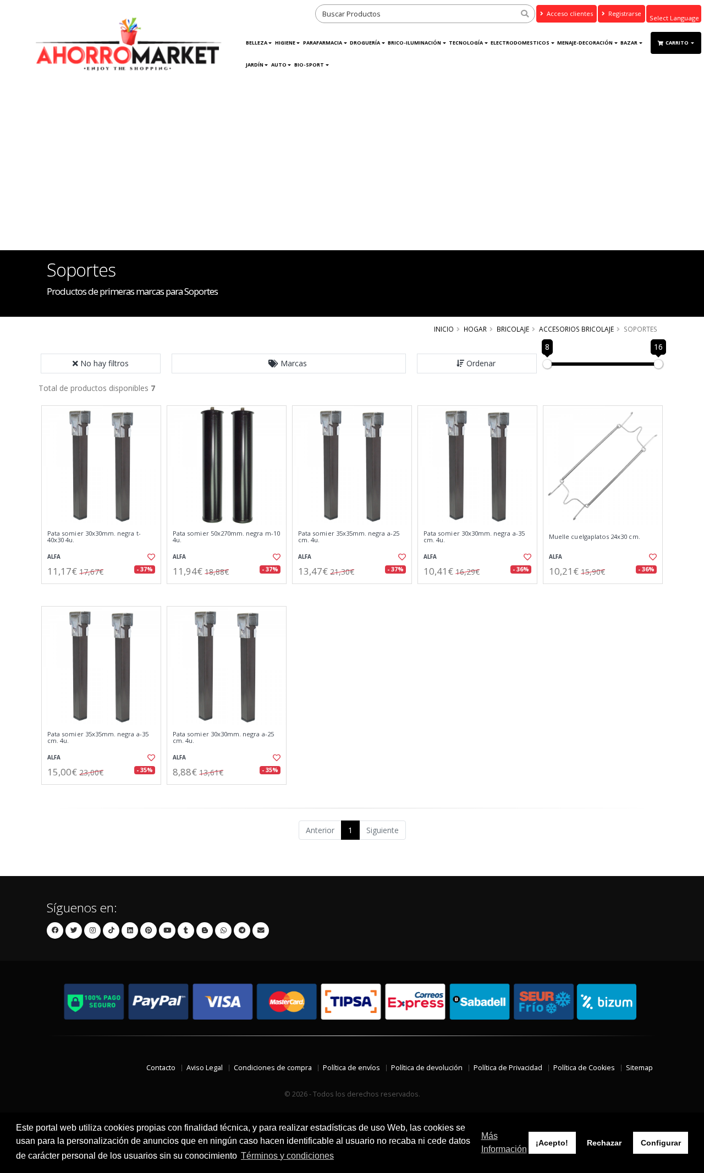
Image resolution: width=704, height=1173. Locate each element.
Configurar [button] (661, 1142)
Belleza (256, 42)
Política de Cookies (584, 1067)
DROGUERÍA (365, 42)
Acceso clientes (569, 13)
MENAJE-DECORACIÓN (585, 42)
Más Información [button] (504, 1142)
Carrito (678, 42)
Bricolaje (513, 328)
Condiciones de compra (273, 1067)
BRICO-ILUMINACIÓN (414, 42)
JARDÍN (254, 64)
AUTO (279, 64)
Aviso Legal (204, 1067)
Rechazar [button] (604, 1142)
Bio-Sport (309, 64)
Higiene (285, 42)
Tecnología (466, 42)
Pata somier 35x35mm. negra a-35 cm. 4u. (97, 738)
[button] (289, 363)
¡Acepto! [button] (552, 1142)
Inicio (444, 328)
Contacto (160, 1067)
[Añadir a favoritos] (150, 557)
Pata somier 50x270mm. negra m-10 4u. (226, 537)
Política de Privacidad (508, 1067)
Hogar (475, 328)
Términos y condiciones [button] (287, 1155)
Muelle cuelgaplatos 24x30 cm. (594, 536)
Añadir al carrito (105, 593)
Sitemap (639, 1067)
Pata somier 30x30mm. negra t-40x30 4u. (94, 537)
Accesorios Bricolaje (576, 328)
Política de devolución (427, 1067)
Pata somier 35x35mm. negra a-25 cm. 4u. (348, 537)
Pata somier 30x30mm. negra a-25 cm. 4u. (223, 738)
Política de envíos (351, 1067)
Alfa (54, 556)
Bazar (628, 42)
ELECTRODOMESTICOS (520, 42)
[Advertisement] (352, 168)
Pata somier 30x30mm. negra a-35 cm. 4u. (474, 537)
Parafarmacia (322, 42)
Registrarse (624, 13)
